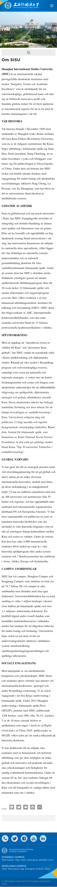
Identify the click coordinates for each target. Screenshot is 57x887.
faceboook (24, 838)
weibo (33, 838)
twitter (14, 838)
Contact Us (5, 838)
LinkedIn (43, 838)
